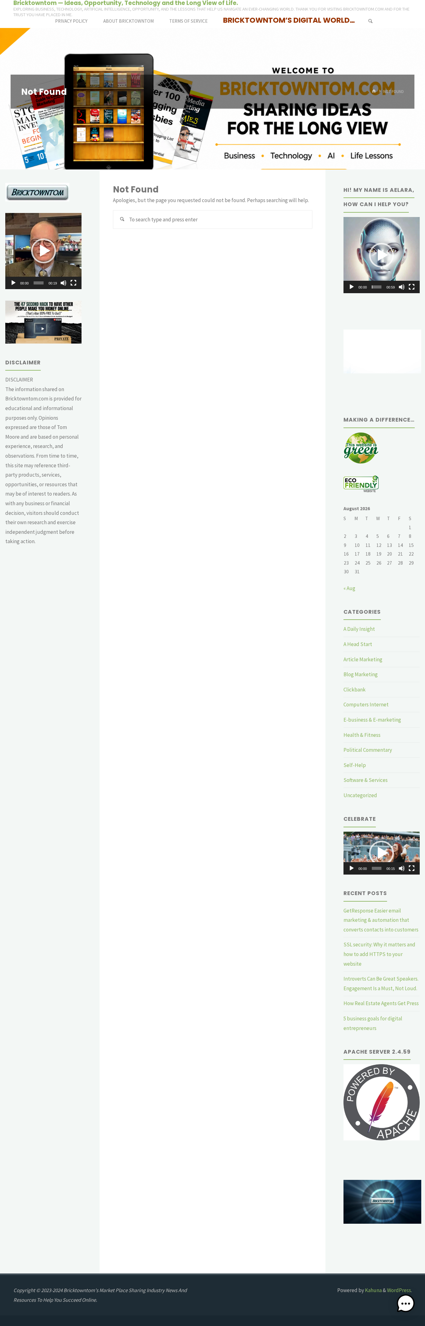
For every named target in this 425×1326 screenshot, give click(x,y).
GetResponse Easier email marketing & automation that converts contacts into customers (380, 920)
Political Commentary (367, 749)
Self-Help (354, 765)
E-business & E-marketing (372, 719)
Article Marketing (362, 659)
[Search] (370, 21)
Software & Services (365, 780)
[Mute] (63, 283)
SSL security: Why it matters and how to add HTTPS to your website (379, 954)
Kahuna (373, 1290)
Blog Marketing (360, 674)
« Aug (349, 588)
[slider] (39, 282)
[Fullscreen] (73, 283)
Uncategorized (360, 795)
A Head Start (357, 644)
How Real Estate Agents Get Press (381, 1003)
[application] (43, 251)
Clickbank (354, 689)
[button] (43, 250)
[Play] (13, 283)
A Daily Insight (359, 629)
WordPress (399, 1290)
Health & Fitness (362, 735)
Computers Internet (366, 704)
